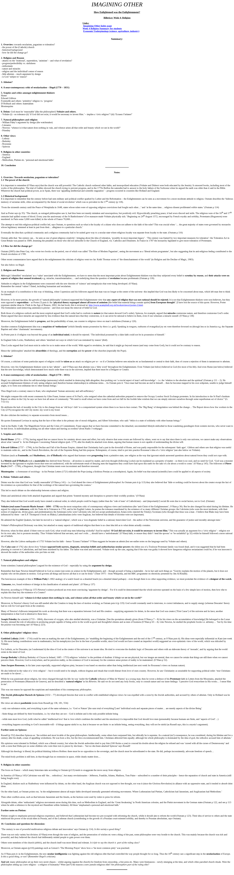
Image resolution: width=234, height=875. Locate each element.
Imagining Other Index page (97, 26)
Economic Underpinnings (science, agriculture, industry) (111, 31)
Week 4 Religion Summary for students (102, 28)
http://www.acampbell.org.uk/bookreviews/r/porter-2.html (116, 305)
